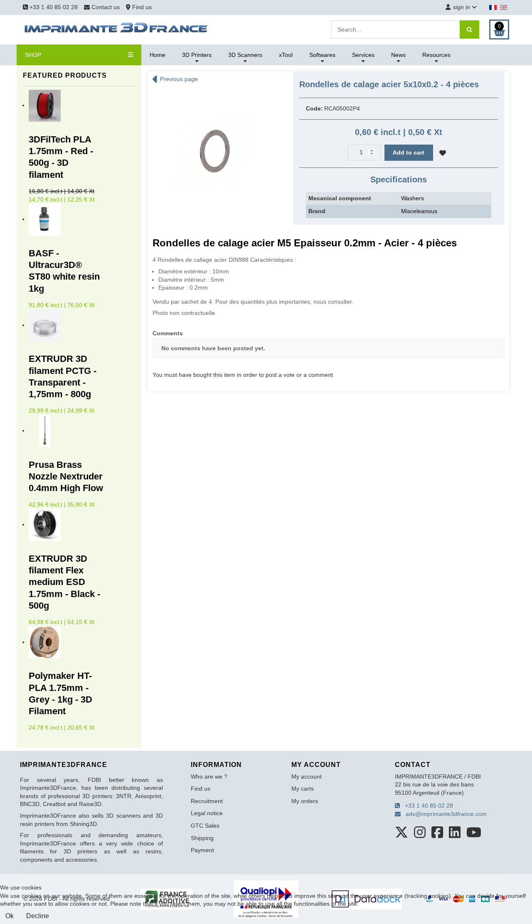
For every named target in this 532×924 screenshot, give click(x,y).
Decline (37, 915)
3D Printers (197, 55)
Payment (202, 850)
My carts (302, 788)
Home (157, 55)
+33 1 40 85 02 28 (53, 7)
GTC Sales (205, 825)
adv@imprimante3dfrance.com (444, 814)
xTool (286, 55)
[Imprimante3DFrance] (116, 29)
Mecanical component (339, 198)
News (398, 55)
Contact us (105, 7)
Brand (316, 211)
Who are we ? (209, 776)
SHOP (33, 55)
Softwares (322, 55)
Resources (436, 55)
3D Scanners (245, 55)
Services (363, 55)
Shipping (202, 838)
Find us (141, 7)
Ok (9, 915)
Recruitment (207, 801)
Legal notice (207, 813)
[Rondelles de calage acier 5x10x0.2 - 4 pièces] (214, 152)
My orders (304, 801)
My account (306, 776)
